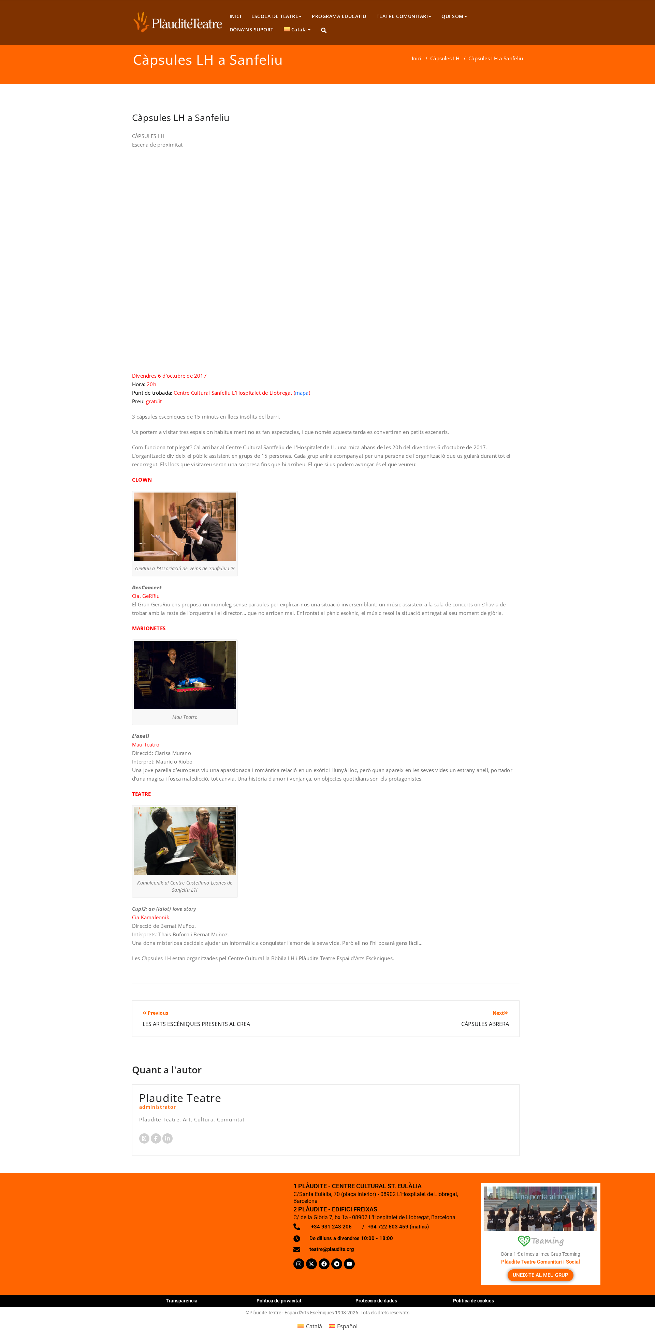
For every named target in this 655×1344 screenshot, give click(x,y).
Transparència (182, 1300)
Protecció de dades (376, 1300)
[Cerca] (324, 30)
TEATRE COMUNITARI (402, 16)
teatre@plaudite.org (331, 1249)
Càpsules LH (445, 58)
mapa (302, 392)
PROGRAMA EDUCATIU (339, 16)
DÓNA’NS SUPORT (252, 29)
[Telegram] (336, 1263)
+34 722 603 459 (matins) (398, 1227)
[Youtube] (349, 1263)
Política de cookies (473, 1300)
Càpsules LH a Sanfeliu (181, 117)
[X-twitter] (311, 1263)
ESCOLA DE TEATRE (274, 16)
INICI (236, 16)
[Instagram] (298, 1263)
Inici (416, 58)
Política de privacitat (279, 1300)
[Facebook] (324, 1263)
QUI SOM (452, 16)
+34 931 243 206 (331, 1227)
